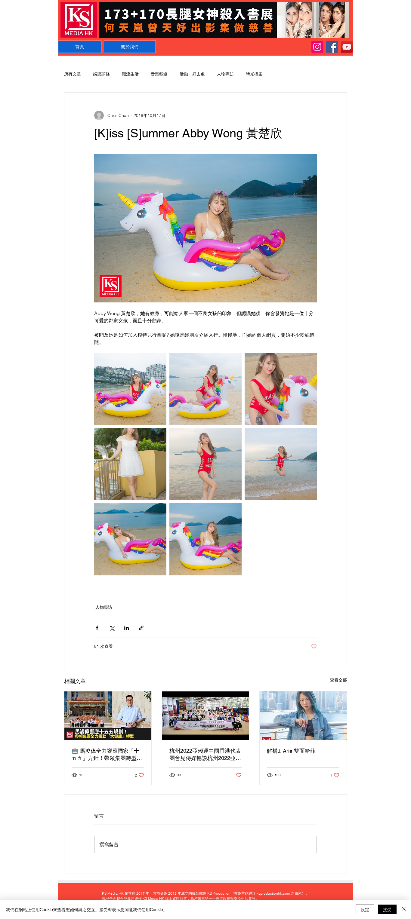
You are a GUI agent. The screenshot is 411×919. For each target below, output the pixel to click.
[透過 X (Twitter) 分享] (112, 628)
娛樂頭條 (101, 74)
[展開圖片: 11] (205, 389)
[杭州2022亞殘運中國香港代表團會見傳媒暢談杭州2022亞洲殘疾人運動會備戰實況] (205, 715)
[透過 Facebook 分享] (97, 628)
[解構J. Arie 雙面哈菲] (303, 715)
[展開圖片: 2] (205, 464)
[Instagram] (317, 47)
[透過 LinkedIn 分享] (126, 628)
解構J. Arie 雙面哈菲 (291, 751)
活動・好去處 (192, 74)
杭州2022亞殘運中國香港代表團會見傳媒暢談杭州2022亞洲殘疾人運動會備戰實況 (205, 755)
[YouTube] (347, 47)
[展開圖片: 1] (130, 389)
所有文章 (72, 74)
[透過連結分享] (141, 628)
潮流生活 (130, 74)
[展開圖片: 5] (130, 539)
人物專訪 (225, 74)
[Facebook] (332, 47)
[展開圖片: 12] (281, 389)
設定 (365, 909)
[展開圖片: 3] (281, 464)
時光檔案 (254, 74)
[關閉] (403, 909)
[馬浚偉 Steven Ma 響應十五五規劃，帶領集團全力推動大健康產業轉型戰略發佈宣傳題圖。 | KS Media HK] (107, 715)
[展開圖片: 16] (130, 464)
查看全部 (338, 680)
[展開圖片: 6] (205, 539)
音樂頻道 (159, 74)
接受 (387, 909)
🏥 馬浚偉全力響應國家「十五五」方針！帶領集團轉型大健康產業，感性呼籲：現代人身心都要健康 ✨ (107, 755)
